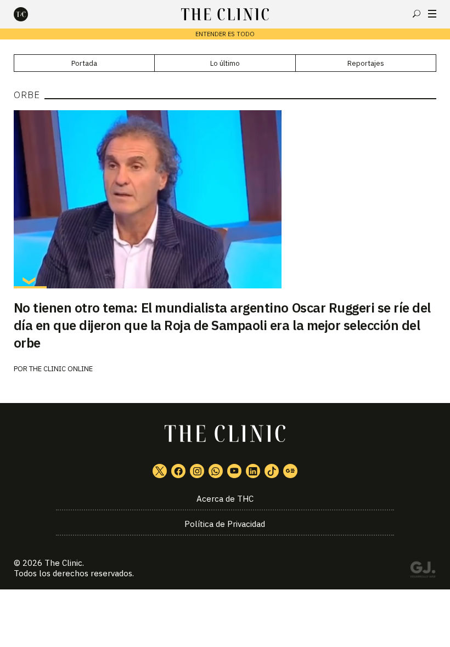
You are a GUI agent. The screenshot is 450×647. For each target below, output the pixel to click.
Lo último (225, 63)
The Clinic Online (61, 368)
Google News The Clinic (290, 471)
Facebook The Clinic (178, 471)
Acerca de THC (225, 498)
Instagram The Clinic (197, 471)
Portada (84, 63)
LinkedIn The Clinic (253, 471)
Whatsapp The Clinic (216, 471)
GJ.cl (422, 571)
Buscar (416, 14)
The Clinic (63, 563)
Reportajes (365, 63)
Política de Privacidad (224, 524)
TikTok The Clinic (272, 471)
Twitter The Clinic (160, 471)
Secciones (432, 14)
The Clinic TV (234, 471)
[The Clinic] (30, 14)
